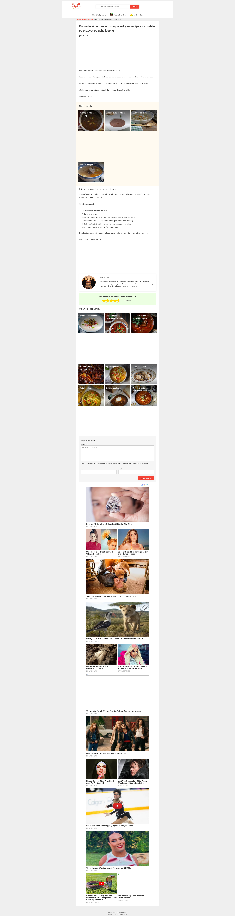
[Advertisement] (117, 51)
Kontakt (110, 914)
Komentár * (84, 444)
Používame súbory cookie (120, 914)
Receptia (79, 19)
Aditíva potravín (139, 15)
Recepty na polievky (87, 19)
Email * (120, 469)
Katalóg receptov (101, 15)
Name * (83, 469)
